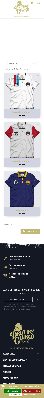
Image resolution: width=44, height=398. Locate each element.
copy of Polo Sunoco (22, 112)
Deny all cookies (32, 391)
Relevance (22, 63)
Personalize (16, 395)
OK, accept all (13, 391)
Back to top (30, 231)
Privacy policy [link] (29, 395)
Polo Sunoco (22, 210)
